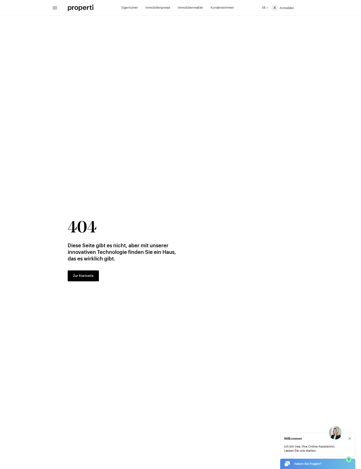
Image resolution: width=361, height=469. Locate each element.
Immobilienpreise (157, 7)
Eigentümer (129, 7)
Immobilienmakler (190, 7)
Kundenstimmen (222, 7)
